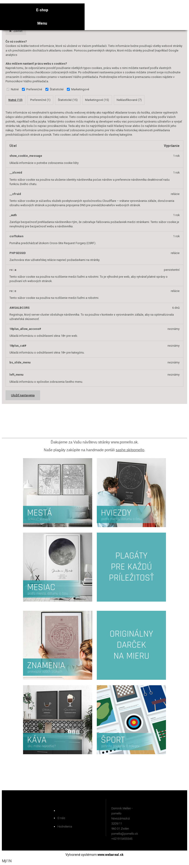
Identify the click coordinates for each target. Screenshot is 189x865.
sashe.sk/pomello (130, 450)
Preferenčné (34, 89)
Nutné (15, 89)
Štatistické (57, 89)
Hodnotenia (64, 826)
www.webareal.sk (110, 854)
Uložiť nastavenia (23, 395)
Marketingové (80, 89)
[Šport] (131, 755)
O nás (61, 818)
